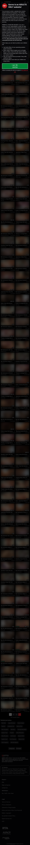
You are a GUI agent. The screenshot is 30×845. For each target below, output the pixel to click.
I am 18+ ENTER (15, 66)
